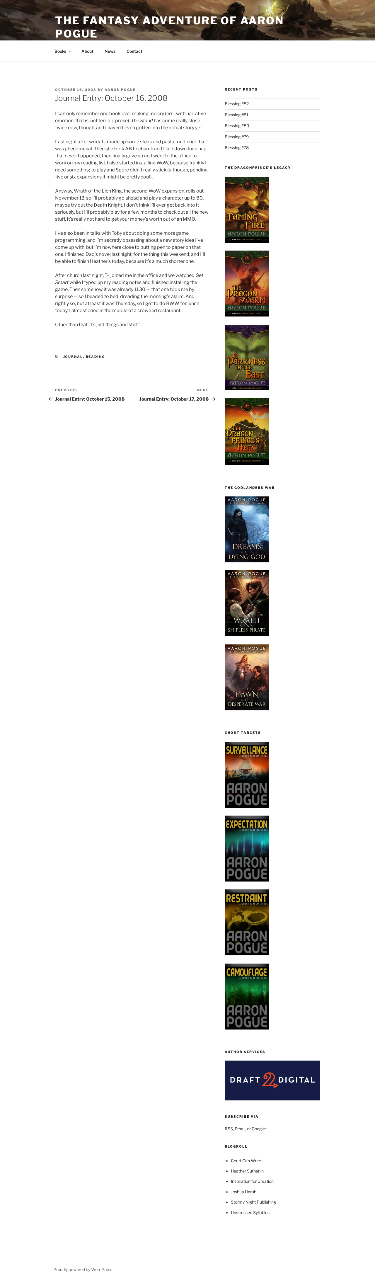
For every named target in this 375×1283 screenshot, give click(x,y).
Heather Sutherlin (247, 1170)
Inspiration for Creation (252, 1181)
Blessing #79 (237, 136)
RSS (229, 1128)
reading (95, 357)
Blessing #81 (236, 114)
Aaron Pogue (120, 90)
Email (240, 1128)
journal (73, 357)
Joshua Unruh (243, 1191)
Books (60, 51)
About (87, 51)
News (110, 51)
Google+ (259, 1128)
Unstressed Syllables (250, 1212)
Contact (134, 51)
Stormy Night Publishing (253, 1201)
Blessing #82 (237, 103)
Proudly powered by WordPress (82, 1269)
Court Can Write (246, 1160)
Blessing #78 (237, 147)
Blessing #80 (237, 125)
